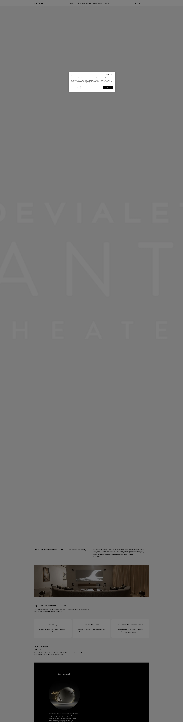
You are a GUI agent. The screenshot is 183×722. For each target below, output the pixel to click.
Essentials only (108, 74)
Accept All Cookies (107, 87)
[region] (92, 82)
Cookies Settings (76, 87)
